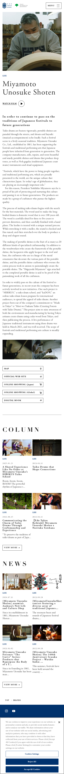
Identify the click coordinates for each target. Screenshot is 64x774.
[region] (32, 745)
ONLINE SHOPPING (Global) (19, 392)
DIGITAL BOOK (12, 400)
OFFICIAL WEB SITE (15, 377)
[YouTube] (13, 711)
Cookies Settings (32, 754)
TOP (7, 700)
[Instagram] (6, 711)
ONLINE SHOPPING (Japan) (19, 385)
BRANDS (17, 700)
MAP (6, 369)
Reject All (32, 761)
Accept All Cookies (32, 769)
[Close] (59, 722)
